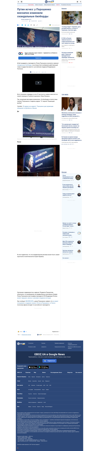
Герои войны (31, 4)
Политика (28, 372)
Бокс (43, 381)
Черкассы (48, 376)
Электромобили (37, 389)
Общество (69, 372)
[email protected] (32, 441)
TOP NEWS (65, 94)
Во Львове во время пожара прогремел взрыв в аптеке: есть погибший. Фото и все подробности (71, 138)
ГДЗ (29, 385)
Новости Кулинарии (42, 393)
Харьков (33, 376)
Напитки (35, 393)
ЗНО (47, 385)
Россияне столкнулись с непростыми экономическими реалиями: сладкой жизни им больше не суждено (69, 234)
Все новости (79, 372)
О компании (30, 343)
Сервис (47, 389)
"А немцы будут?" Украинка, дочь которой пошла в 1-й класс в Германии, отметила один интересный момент (71, 28)
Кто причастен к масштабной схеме (69, 118)
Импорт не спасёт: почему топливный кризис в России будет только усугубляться (69, 224)
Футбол (29, 381)
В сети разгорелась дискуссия (68, 32)
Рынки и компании (32, 398)
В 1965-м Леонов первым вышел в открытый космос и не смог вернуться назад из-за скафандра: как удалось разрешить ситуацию (68, 40)
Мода (43, 406)
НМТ (50, 385)
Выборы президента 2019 (26, 19)
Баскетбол (34, 381)
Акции (43, 389)
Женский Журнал (48, 406)
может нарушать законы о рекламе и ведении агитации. (34, 298)
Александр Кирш (66, 197)
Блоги (60, 372)
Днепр (43, 376)
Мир (35, 372)
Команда (43, 343)
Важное (64, 8)
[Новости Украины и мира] (39, 335)
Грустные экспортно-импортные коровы (68, 251)
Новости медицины (32, 402)
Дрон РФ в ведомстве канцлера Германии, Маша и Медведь (68, 243)
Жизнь (44, 372)
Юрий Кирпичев (66, 254)
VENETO (58, 4)
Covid (45, 402)
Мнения (64, 172)
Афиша (29, 406)
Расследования (54, 372)
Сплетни (34, 406)
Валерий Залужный (66, 180)
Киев (29, 376)
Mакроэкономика (41, 398)
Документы (43, 346)
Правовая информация (59, 343)
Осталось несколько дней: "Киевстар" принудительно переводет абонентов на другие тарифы (68, 55)
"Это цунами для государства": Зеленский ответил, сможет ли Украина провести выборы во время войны (70, 126)
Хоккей (39, 381)
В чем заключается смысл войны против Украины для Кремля (68, 186)
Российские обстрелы (66, 4)
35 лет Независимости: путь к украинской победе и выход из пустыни (68, 177)
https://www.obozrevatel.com (61, 412)
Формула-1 (47, 381)
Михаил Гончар (66, 228)
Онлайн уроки (39, 385)
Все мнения (65, 258)
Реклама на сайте (32, 346)
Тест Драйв (30, 389)
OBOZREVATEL (29, 301)
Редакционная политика (26, 334)
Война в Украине (39, 4)
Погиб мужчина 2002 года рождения (70, 142)
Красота (38, 406)
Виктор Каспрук (66, 189)
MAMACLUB (40, 402)
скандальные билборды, (24, 65)
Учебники (33, 385)
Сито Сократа (65, 237)
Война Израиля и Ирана (49, 4)
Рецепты (30, 393)
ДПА (44, 385)
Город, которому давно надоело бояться (68, 194)
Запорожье (38, 376)
